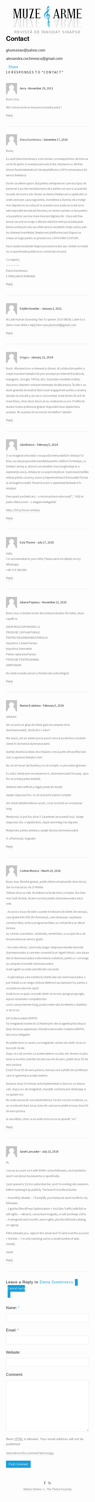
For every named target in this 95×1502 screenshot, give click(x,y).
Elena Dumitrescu (30, 140)
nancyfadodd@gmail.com (59, 325)
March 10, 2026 (51, 871)
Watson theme (32, 1489)
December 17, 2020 (56, 140)
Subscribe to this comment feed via (29, 1453)
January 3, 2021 (52, 309)
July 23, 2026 (50, 1152)
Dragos (24, 357)
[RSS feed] (49, 1483)
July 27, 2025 (45, 542)
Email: (12, 1330)
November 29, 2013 (40, 88)
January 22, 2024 (42, 357)
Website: (13, 1352)
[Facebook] (45, 1483)
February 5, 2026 (53, 706)
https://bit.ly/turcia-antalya (23, 510)
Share (13, 67)
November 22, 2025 (54, 602)
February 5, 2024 (47, 445)
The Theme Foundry (59, 1489)
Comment (14, 1375)
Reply (9, 115)
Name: (12, 1308)
